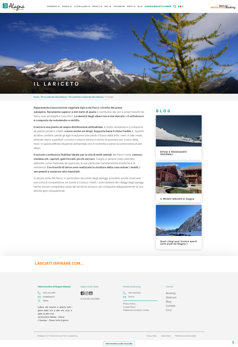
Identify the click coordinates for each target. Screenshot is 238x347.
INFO (107, 6)
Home (36, 97)
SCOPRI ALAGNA (81, 6)
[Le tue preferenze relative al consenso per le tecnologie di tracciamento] (233, 342)
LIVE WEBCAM (119, 6)
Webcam (171, 297)
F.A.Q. (169, 310)
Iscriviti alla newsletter (90, 299)
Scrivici (131, 297)
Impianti (96, 6)
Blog (140, 6)
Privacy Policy (129, 304)
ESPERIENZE (52, 6)
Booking (170, 293)
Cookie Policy (129, 307)
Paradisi (65, 6)
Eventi (130, 6)
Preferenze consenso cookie (136, 310)
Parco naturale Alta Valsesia (54, 97)
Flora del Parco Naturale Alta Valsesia (86, 97)
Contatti (170, 305)
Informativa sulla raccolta (119, 343)
